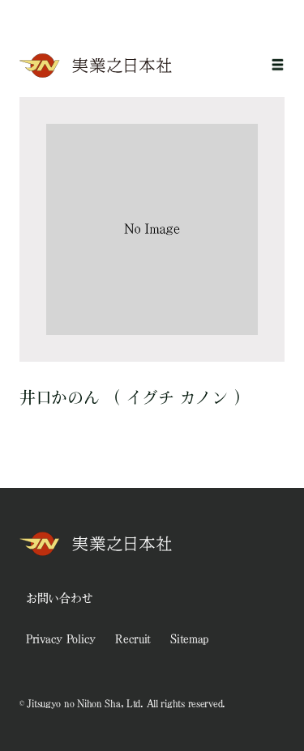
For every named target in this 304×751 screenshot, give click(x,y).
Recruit (133, 638)
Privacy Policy (61, 638)
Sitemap (189, 638)
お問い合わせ (59, 598)
